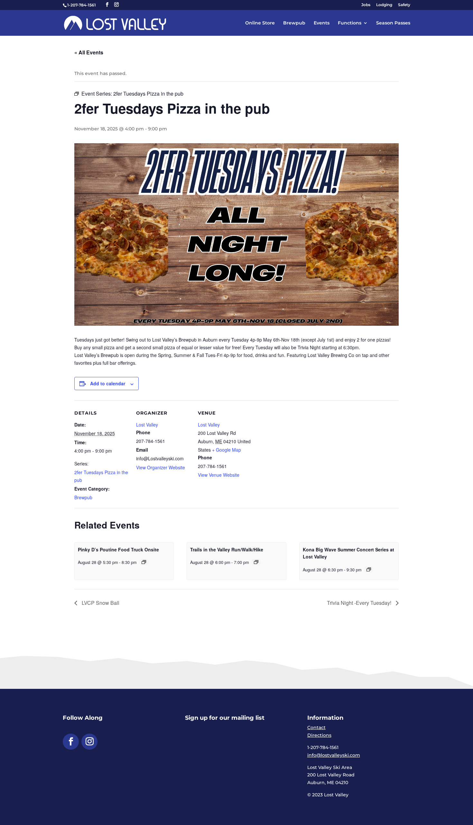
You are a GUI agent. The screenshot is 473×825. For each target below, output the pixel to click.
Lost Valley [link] (147, 424)
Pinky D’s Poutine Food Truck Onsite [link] (118, 549)
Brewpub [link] (294, 23)
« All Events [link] (88, 52)
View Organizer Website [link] (160, 467)
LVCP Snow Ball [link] (99, 602)
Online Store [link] (260, 23)
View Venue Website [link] (218, 475)
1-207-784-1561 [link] (81, 5)
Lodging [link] (384, 5)
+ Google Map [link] (226, 449)
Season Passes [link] (393, 23)
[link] (115, 22)
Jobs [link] (365, 5)
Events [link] (321, 23)
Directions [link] (319, 735)
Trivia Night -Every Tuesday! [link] (360, 602)
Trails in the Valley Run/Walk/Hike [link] (226, 549)
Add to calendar (107, 383)
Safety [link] (404, 5)
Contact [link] (316, 727)
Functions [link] (349, 23)
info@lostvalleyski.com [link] (333, 755)
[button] (107, 4)
